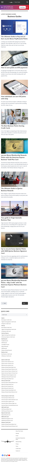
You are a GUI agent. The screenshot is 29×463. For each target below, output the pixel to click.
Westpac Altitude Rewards (6, 350)
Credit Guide (18, 448)
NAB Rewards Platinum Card (7, 420)
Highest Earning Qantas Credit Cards (8, 321)
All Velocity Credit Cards (6, 331)
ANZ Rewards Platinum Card (7, 411)
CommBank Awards (5, 344)
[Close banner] (27, 7)
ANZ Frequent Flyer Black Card (7, 378)
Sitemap (17, 433)
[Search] (26, 2)
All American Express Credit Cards (8, 337)
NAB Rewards (4, 348)
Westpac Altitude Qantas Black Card (8, 367)
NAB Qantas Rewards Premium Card (8, 376)
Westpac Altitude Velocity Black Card (8, 390)
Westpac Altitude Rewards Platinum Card (9, 426)
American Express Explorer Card (7, 401)
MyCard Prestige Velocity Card (7, 384)
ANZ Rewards (4, 342)
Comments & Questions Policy (20, 438)
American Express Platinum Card (7, 397)
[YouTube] (9, 455)
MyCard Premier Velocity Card (7, 386)
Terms (17, 446)
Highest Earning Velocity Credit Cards (8, 329)
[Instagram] (4, 455)
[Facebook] (2, 455)
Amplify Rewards (4, 340)
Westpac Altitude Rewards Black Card (8, 424)
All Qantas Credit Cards (6, 323)
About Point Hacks (19, 431)
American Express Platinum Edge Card (8, 403)
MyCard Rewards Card (5, 414)
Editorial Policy (18, 441)
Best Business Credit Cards (6, 354)
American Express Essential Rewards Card (9, 405)
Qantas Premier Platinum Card (7, 361)
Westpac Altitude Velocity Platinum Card (9, 392)
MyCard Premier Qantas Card (7, 365)
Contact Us (18, 450)
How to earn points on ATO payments (14, 68)
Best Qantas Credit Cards (6, 319)
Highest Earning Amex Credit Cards (8, 335)
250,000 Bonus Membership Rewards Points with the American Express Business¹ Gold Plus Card (14, 157)
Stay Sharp (22, 7)
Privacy (17, 443)
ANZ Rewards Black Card (6, 409)
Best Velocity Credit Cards (6, 327)
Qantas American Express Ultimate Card (9, 371)
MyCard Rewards (4, 346)
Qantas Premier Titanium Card (7, 363)
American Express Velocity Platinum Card (9, 382)
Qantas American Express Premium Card (9, 373)
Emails (17, 435)
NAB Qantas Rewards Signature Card (8, 374)
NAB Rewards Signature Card (7, 418)
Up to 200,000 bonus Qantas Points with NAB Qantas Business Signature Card (14, 251)
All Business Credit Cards (6, 355)
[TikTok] (7, 455)
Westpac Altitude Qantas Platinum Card (9, 369)
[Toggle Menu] (2, 2)
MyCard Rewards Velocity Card (7, 388)
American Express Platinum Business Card (9, 399)
